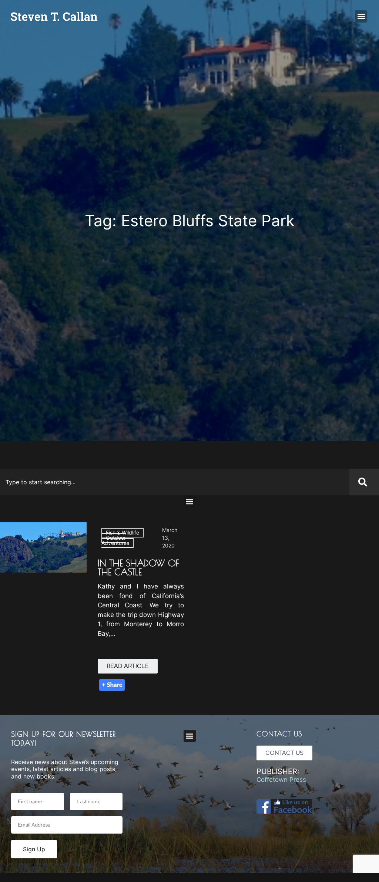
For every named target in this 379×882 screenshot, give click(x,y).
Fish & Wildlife (122, 532)
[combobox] (174, 482)
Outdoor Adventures (115, 540)
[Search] (364, 482)
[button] (361, 16)
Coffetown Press (281, 779)
